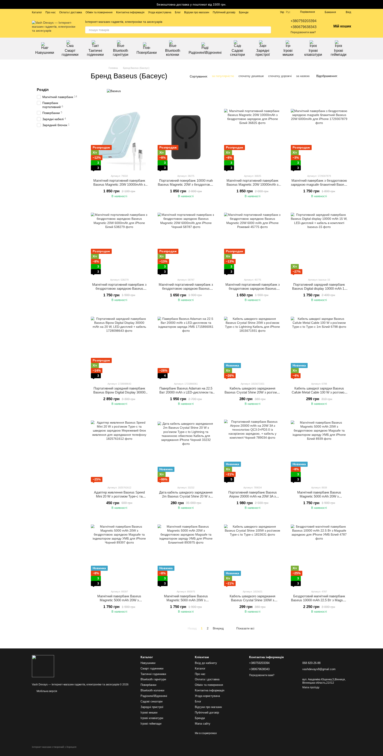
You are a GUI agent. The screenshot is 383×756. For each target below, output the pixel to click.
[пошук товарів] (267, 29)
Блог (178, 12)
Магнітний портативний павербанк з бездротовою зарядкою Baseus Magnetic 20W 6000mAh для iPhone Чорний (186, 290)
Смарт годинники (70, 52)
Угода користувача (159, 12)
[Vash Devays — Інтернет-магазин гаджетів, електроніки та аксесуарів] (43, 665)
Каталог (37, 12)
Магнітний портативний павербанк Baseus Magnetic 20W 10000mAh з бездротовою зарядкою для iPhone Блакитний (119, 186)
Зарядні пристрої (263, 52)
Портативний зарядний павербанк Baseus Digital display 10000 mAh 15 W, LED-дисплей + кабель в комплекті (319, 290)
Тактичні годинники (95, 52)
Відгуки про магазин (196, 12)
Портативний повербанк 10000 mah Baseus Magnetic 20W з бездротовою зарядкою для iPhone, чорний (186, 184)
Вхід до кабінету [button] (206, 663)
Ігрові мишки (288, 52)
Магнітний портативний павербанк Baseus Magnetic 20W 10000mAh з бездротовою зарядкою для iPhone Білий (252, 186)
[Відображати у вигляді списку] (348, 76)
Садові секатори (237, 52)
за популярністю (223, 76)
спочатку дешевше (251, 76)
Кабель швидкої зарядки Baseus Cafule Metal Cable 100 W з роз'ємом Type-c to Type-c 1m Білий (319, 392)
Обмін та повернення (99, 12)
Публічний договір (224, 12)
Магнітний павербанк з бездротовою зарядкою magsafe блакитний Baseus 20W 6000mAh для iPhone (319, 184)
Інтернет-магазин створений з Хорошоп (54, 747)
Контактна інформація (130, 12)
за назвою (303, 76)
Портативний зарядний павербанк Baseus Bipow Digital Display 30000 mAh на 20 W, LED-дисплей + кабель (119, 392)
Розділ (43, 90)
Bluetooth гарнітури (120, 52)
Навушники (44, 52)
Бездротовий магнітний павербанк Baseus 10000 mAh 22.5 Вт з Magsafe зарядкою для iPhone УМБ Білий (319, 600)
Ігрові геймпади (338, 52)
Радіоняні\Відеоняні (205, 52)
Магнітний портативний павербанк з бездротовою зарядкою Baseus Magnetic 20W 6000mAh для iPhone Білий (119, 290)
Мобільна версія (46, 691)
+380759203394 (304, 21)
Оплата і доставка (70, 12)
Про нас (50, 12)
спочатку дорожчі (280, 76)
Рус (288, 12)
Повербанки (147, 52)
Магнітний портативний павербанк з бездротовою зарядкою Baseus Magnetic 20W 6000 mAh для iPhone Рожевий (252, 290)
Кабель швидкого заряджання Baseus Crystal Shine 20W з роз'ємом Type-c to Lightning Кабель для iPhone (253, 394)
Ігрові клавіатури (313, 52)
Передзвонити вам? (303, 32)
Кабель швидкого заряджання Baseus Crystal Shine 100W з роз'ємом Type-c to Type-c (252, 600)
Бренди (243, 12)
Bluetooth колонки (172, 52)
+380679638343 (304, 27)
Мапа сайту (202, 723)
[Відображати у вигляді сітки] (342, 76)
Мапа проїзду (310, 687)
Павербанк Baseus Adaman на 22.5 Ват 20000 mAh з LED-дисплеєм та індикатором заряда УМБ (186, 392)
